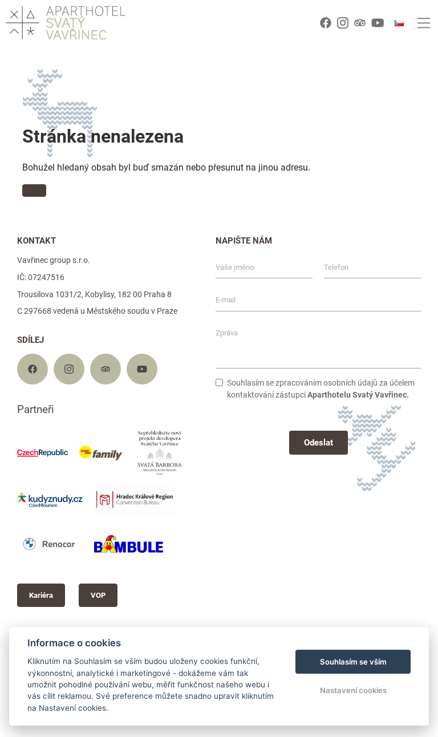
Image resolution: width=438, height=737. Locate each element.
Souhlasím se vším (353, 661)
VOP (98, 595)
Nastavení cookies (353, 690)
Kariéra (41, 595)
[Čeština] (399, 23)
